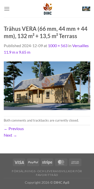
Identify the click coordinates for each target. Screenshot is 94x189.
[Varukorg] (86, 9)
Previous (14, 128)
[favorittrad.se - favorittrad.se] (47, 9)
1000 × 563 (57, 45)
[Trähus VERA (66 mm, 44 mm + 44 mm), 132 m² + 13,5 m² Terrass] (47, 85)
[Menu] (7, 9)
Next (10, 135)
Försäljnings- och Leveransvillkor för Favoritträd (47, 173)
